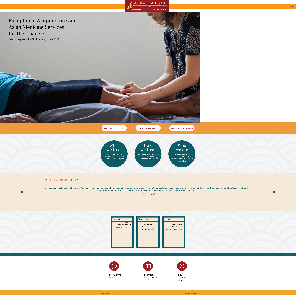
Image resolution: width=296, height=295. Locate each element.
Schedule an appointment (114, 128)
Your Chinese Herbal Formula (173, 225)
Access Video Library (148, 227)
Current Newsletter (148, 229)
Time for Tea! (122, 224)
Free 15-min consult (148, 128)
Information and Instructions (173, 229)
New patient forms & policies (182, 128)
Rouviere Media (194, 293)
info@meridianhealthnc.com (116, 279)
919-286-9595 (112, 277)
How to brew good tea (122, 227)
